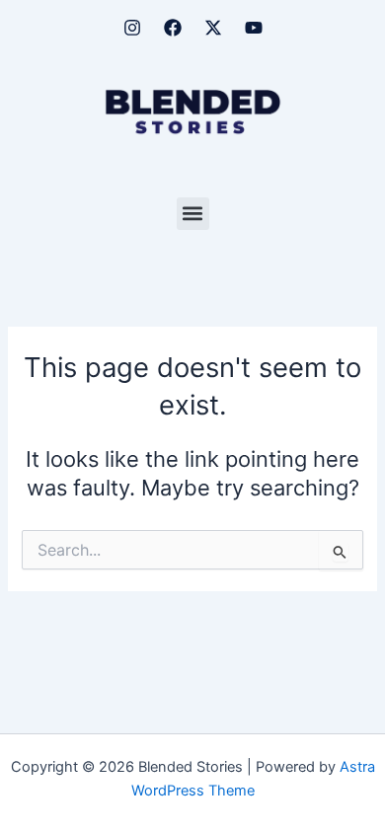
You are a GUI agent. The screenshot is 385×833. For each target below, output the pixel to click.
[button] (193, 213)
